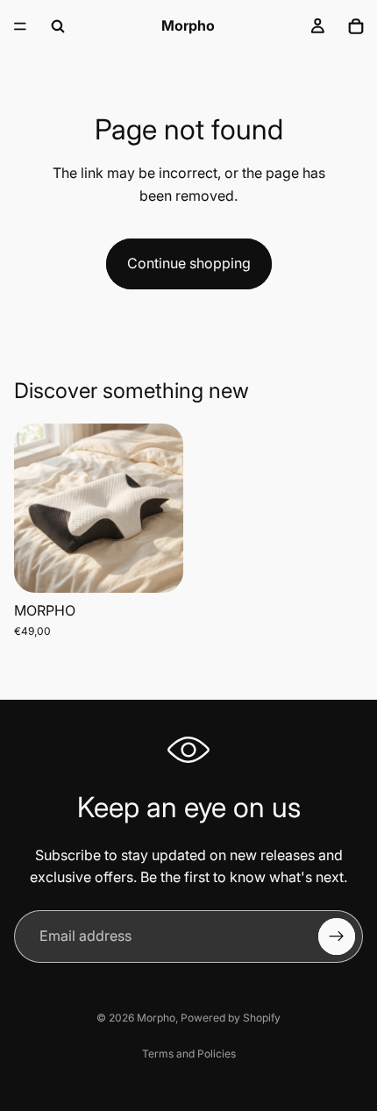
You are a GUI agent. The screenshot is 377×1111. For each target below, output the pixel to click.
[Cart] (356, 26)
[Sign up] (336, 936)
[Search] (58, 26)
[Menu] (20, 26)
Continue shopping (189, 263)
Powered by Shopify (231, 1017)
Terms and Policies (189, 1053)
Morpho (156, 1017)
